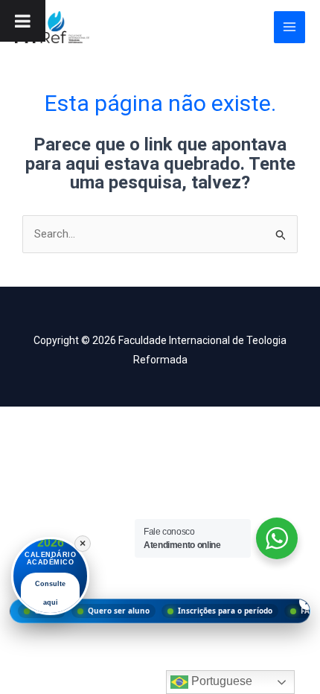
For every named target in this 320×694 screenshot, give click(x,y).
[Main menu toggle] (290, 27)
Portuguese (220, 681)
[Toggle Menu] (22, 21)
